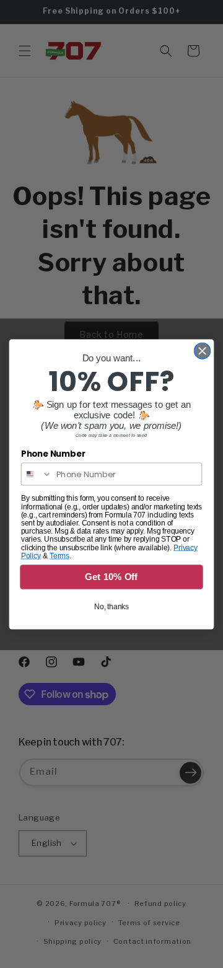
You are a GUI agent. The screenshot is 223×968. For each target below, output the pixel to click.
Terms (59, 555)
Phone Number (53, 453)
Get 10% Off (111, 576)
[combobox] (37, 474)
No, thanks (111, 606)
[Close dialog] (203, 351)
